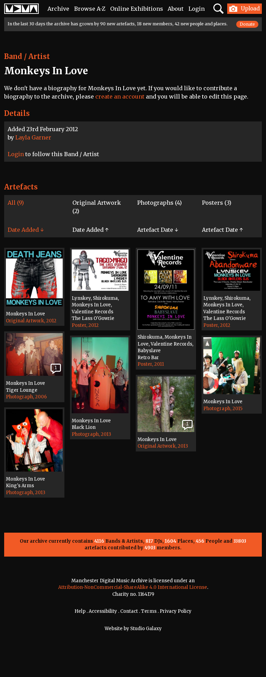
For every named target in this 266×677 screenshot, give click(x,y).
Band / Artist (27, 56)
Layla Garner (33, 137)
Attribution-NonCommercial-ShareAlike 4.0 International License (132, 587)
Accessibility (103, 611)
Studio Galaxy (146, 629)
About (176, 8)
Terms (149, 611)
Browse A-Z (89, 8)
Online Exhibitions (136, 8)
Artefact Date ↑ (222, 229)
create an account (119, 96)
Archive (58, 8)
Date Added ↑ (90, 229)
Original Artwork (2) (96, 206)
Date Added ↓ (26, 229)
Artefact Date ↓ (157, 229)
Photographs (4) (159, 202)
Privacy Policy (176, 611)
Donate (247, 24)
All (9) (16, 202)
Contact (129, 611)
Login (196, 8)
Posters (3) (216, 202)
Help (80, 611)
